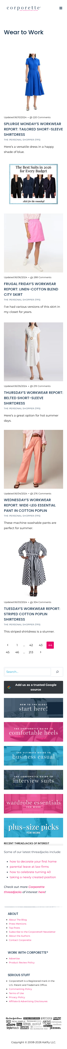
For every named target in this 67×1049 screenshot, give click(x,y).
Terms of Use (16, 993)
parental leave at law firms (29, 866)
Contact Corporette (20, 940)
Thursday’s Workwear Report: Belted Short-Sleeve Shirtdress (33, 398)
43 (40, 645)
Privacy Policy (17, 997)
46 (17, 652)
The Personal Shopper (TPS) (22, 139)
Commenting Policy (20, 989)
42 (31, 645)
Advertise (14, 958)
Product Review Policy (22, 962)
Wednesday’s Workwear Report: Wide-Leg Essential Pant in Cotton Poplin (30, 505)
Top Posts (14, 927)
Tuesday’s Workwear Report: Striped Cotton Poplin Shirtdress (32, 614)
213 (31, 652)
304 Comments (42, 602)
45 (7, 652)
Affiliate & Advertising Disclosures (28, 1001)
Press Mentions (17, 923)
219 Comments (42, 386)
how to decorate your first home (33, 861)
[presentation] (33, 83)
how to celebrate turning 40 (30, 872)
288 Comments (42, 277)
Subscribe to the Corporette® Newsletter (32, 931)
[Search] (57, 672)
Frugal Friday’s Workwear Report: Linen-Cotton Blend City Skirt (31, 289)
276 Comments (42, 493)
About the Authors (19, 935)
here (41, 892)
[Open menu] (61, 8)
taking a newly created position (33, 877)
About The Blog (18, 919)
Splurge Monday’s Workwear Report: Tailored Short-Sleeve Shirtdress (33, 129)
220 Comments (42, 117)
